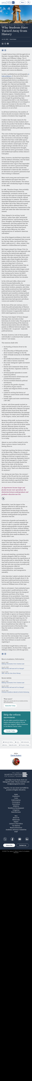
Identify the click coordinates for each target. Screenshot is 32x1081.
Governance (16, 802)
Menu (22, 2)
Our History (16, 825)
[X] (5, 44)
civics (17, 742)
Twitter (5, 839)
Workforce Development (16, 808)
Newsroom (16, 819)
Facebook (12, 839)
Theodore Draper (25, 745)
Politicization (19, 659)
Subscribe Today (10, 706)
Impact (16, 821)
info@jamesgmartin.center (16, 784)
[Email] (3, 50)
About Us (16, 818)
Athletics (16, 806)
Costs (16, 798)
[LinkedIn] (3, 44)
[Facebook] (8, 44)
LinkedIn (27, 839)
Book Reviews (16, 812)
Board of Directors (16, 827)
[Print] (5, 50)
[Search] (28, 2)
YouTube (19, 839)
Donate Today (10, 731)
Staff (16, 831)
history (5, 745)
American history (8, 742)
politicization (14, 745)
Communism (26, 742)
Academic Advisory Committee (16, 829)
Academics (10, 659)
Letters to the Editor (16, 823)
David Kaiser (13, 39)
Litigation (16, 810)
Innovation (16, 804)
